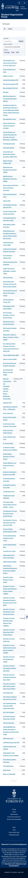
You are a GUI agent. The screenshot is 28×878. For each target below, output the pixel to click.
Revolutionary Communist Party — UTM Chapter (10, 408)
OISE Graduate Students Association (9, 329)
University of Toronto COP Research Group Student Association (9, 611)
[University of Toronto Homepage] (14, 795)
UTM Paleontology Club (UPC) (11, 742)
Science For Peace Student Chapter (8, 432)
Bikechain (5, 92)
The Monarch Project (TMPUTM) (9, 497)
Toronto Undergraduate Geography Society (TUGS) (9, 538)
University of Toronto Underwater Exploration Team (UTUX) (9, 677)
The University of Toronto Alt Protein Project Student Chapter (10, 513)
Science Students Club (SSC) (9, 438)
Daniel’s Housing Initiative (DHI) (7, 162)
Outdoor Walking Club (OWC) (11, 355)
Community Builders (8, 147)
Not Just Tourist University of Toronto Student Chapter (9, 315)
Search (21, 41)
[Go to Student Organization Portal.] (4, 29)
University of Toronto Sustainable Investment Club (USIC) (9, 668)
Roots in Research (8, 413)
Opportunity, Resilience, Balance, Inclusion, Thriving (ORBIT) (10, 337)
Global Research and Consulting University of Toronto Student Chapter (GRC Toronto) (10, 234)
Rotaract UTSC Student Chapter (9, 418)
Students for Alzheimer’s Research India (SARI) (10, 473)
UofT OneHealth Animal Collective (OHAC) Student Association (9, 706)
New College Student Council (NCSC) (9, 307)
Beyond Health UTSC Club (10, 88)
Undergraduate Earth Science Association (9, 556)
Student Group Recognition (14, 819)
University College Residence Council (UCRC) (8, 579)
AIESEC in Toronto (8, 76)
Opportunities (14, 814)
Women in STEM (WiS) (9, 774)
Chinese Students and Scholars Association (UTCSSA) (9, 125)
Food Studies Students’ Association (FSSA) (9, 219)
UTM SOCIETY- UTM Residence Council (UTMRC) (11, 754)
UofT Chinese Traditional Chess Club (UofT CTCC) (10, 698)
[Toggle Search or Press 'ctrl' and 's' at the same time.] (19, 3)
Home (14, 827)
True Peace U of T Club (9, 551)
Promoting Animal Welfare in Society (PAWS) (8, 372)
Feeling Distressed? (14, 835)
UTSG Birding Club (8, 766)
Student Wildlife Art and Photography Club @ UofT (9, 465)
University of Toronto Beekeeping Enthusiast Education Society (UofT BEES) (9, 601)
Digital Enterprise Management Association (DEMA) (10, 169)
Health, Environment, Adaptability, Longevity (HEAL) (9, 271)
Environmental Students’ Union (10, 195)
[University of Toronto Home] (7, 6)
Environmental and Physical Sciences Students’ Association (10, 187)
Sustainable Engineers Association (9, 480)
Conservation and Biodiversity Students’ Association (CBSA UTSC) (10, 154)
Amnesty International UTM (10, 80)
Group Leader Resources (14, 817)
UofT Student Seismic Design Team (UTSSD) (9, 718)
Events (14, 812)
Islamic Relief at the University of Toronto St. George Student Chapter (10, 284)
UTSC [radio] (17, 52)
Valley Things (6, 770)
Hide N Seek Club (8, 277)
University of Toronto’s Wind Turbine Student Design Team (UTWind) (9, 686)
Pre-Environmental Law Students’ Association (9, 364)
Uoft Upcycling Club (8, 723)
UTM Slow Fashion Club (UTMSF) (9, 748)
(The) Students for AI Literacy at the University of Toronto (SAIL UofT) (10, 63)
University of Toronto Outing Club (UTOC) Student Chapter (9, 632)
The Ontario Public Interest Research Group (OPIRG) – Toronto (9, 504)
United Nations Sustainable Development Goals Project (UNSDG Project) (10, 569)
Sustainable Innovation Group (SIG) (9, 486)
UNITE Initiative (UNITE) (9, 561)
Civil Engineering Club (9, 143)
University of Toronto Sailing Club (9, 640)
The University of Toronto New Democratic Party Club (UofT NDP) (10, 522)
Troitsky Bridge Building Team (9, 546)
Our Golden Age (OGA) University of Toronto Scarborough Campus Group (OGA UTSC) (11, 347)
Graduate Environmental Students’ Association (9, 250)
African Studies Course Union (9, 71)
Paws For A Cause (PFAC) (10, 359)
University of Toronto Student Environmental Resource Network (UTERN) (9, 648)
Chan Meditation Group (9, 119)
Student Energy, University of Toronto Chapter (9, 456)
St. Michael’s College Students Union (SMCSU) (10, 449)
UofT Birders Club (8, 693)
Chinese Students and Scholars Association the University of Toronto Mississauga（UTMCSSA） (10, 135)
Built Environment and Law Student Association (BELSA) (10, 98)
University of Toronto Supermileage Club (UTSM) (9, 659)
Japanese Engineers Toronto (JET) (8, 301)
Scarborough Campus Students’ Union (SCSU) (9, 425)
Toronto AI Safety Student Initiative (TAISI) (10, 530)
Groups (14, 809)
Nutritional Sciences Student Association (8, 323)
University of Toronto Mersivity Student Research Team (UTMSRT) (9, 621)
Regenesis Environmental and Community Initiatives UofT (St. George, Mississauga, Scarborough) (7, 388)
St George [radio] (7, 52)
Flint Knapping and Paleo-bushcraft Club (10, 206)
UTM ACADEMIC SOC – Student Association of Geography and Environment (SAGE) (11, 730)
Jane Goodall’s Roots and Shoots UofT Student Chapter (10, 293)
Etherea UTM (6, 201)
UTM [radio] (12, 52)
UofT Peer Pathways (8, 712)
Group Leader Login (17, 8)
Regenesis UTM (7, 402)
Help (13, 6)
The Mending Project (8, 491)
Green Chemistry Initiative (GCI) (7, 257)
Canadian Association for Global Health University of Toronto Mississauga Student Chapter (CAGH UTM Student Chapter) (11, 110)
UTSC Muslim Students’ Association (9, 761)
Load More (14, 780)
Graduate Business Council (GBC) (8, 244)
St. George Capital (8, 443)
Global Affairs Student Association (9, 226)
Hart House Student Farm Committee (10, 263)
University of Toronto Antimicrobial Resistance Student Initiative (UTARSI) (10, 589)
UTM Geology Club (8, 738)
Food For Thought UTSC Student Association (9, 213)
